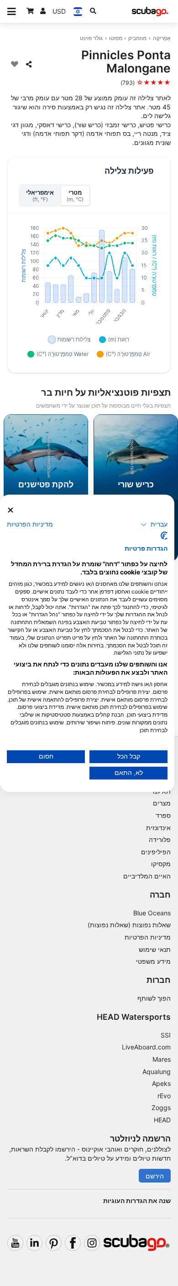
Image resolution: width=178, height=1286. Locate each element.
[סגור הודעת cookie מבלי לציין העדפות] (10, 510)
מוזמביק (137, 38)
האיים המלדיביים (147, 876)
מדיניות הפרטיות (148, 937)
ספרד (163, 815)
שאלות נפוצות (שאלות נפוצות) (129, 925)
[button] (154, 524)
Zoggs (161, 1107)
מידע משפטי (153, 961)
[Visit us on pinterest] (54, 1243)
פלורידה (160, 839)
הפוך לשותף (154, 998)
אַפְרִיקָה (162, 38)
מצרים (162, 803)
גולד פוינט (91, 38)
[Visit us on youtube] (15, 1243)
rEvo (164, 1096)
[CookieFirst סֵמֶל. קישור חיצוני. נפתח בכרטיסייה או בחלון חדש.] (164, 536)
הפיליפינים (156, 852)
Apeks (161, 1083)
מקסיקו (161, 864)
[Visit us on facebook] (73, 1243)
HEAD (162, 1120)
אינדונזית (158, 828)
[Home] (150, 11)
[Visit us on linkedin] (34, 1243)
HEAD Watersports (134, 1017)
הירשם (155, 1176)
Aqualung (156, 1071)
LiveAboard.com (146, 1047)
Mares (161, 1059)
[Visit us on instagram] (92, 1243)
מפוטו (115, 38)
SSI (166, 1035)
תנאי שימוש (155, 949)
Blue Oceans (152, 913)
